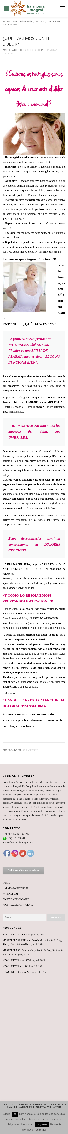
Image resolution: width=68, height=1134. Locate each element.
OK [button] (15, 1114)
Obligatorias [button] (42, 1125)
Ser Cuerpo (30, 750)
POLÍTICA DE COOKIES (16, 899)
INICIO (6, 883)
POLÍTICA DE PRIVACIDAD (18, 905)
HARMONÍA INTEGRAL (16, 888)
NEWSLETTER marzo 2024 (17, 972)
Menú (61, 6)
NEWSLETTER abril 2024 (16, 966)
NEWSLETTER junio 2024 (16, 934)
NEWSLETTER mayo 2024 (17, 960)
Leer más (41, 1129)
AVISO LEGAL (11, 893)
